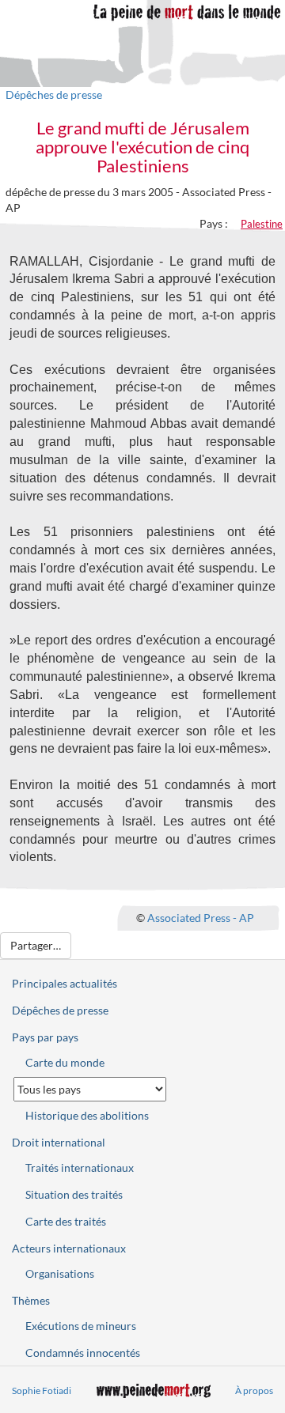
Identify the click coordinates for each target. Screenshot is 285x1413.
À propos (254, 1390)
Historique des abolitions (87, 1115)
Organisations (59, 1273)
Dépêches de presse (54, 94)
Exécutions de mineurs (80, 1325)
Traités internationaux (79, 1167)
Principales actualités (64, 983)
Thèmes (31, 1300)
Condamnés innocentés (82, 1352)
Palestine (262, 223)
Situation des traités (74, 1194)
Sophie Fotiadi (41, 1390)
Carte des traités (65, 1221)
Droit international (58, 1142)
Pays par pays (45, 1037)
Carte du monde (64, 1062)
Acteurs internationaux (69, 1248)
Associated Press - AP (200, 917)
